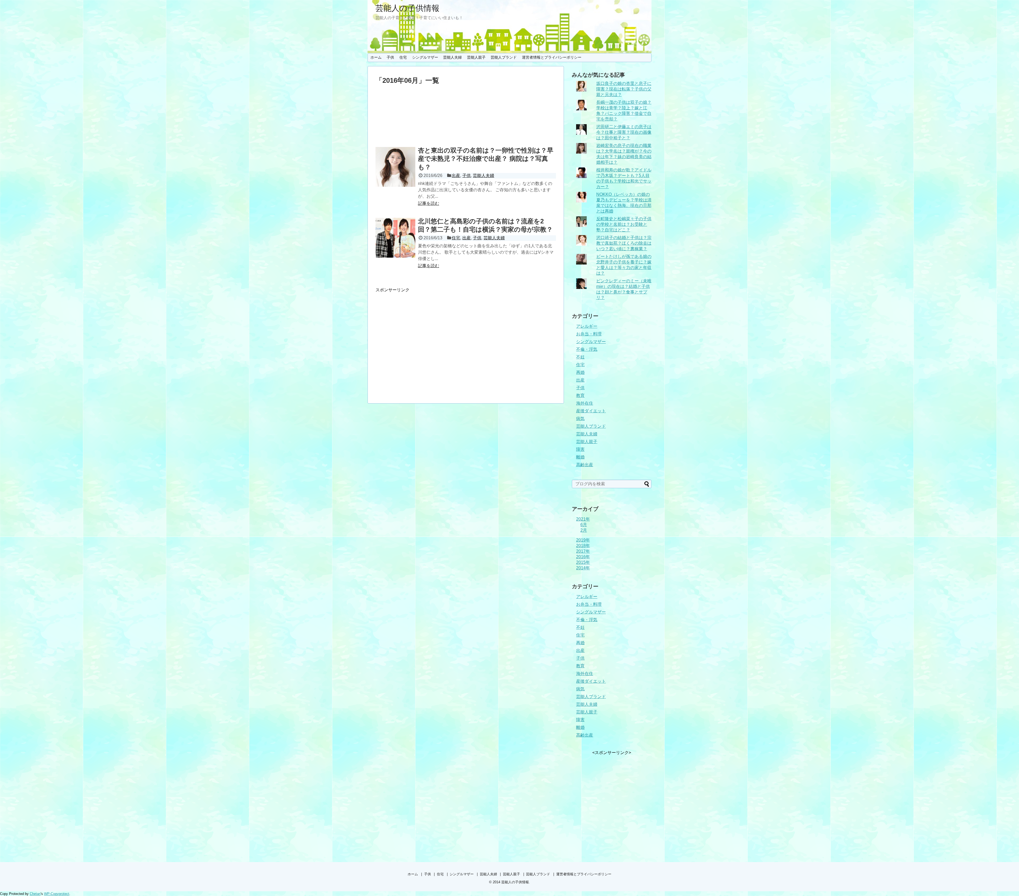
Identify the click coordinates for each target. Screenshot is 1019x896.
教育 (580, 395)
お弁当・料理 (589, 334)
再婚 (580, 372)
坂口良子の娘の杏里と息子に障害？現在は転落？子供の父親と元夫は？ (623, 89)
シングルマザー (425, 57)
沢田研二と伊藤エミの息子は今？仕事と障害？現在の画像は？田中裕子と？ (623, 132)
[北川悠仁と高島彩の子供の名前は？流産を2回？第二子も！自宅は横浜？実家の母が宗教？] (395, 238)
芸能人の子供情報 (407, 8)
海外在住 (584, 403)
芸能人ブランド (504, 57)
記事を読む (428, 203)
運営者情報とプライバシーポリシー (551, 57)
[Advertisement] (465, 117)
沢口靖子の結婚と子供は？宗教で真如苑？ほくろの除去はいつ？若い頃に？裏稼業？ (623, 243)
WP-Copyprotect (56, 894)
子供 (390, 57)
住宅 (403, 57)
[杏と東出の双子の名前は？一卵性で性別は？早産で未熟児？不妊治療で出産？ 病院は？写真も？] (395, 167)
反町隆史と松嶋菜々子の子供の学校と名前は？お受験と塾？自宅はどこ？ (623, 224)
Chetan (35, 894)
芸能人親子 (476, 57)
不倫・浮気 (586, 349)
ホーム (376, 57)
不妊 (580, 357)
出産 (456, 175)
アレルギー (586, 326)
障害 (580, 449)
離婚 (580, 457)
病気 (580, 418)
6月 (583, 524)
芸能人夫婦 (452, 57)
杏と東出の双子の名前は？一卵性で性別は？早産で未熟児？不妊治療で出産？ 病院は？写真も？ (485, 158)
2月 (583, 530)
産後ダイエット (591, 411)
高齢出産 (584, 464)
